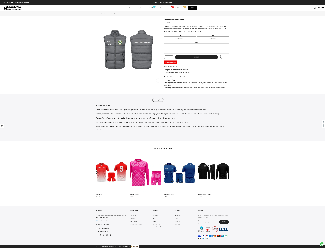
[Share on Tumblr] (174, 76)
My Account (178, 215)
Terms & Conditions (158, 227)
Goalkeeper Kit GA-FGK (134, 194)
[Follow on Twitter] (100, 235)
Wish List (177, 224)
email (212, 29)
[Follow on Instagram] (104, 235)
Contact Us (133, 215)
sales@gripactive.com (22, 2)
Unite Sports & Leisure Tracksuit (204, 194)
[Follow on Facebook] (97, 235)
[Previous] (97, 172)
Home (97, 13)
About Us (155, 215)
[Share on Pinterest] (171, 76)
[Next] (227, 172)
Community (133, 218)
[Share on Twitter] (168, 76)
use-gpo (187, 73)
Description (158, 100)
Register (177, 221)
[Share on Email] (180, 76)
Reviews (168, 100)
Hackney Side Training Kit (169, 194)
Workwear (141, 8)
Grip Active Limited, (117, 246)
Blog (154, 218)
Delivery (155, 221)
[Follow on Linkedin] (107, 235)
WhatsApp (220, 29)
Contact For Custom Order (170, 62)
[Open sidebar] (2, 126)
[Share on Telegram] (177, 76)
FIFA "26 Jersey (180, 8)
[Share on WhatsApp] (184, 76)
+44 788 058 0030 (8, 2)
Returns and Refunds (136, 224)
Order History (133, 221)
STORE (192, 8)
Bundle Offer (151, 8)
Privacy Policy (156, 224)
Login (176, 218)
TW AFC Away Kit (99, 194)
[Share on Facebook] (164, 76)
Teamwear (132, 8)
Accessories (169, 8)
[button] (323, 124)
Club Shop (159, 8)
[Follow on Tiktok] (110, 235)
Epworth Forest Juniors (180, 70)
